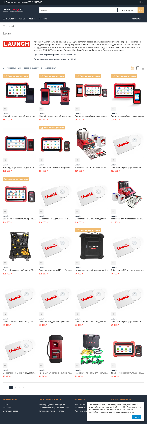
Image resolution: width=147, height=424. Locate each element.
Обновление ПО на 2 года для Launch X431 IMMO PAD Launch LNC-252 (91, 218)
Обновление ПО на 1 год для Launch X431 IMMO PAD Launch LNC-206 (91, 321)
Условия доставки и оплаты (51, 411)
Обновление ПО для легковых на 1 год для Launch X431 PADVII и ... (127, 270)
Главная (4, 26)
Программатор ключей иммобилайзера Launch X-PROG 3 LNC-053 (55, 373)
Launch (5, 113)
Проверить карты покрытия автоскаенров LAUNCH (57, 54)
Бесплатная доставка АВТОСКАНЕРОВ (23, 2)
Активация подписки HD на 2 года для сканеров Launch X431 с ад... (55, 270)
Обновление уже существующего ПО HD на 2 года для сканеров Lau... (127, 167)
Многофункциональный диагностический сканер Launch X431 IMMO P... (55, 116)
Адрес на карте (82, 411)
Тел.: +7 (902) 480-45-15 (86, 404)
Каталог (10, 18)
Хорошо (136, 417)
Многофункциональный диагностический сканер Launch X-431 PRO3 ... (19, 167)
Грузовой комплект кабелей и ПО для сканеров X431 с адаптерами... (19, 270)
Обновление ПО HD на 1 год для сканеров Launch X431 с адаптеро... (19, 321)
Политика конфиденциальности (54, 407)
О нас (5, 404)
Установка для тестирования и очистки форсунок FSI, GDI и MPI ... (127, 218)
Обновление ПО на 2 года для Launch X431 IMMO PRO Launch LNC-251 (19, 373)
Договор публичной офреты (52, 404)
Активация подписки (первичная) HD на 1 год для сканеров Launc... (55, 321)
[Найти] (141, 10)
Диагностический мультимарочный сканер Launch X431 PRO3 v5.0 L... (127, 116)
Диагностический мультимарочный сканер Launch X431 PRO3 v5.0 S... (55, 167)
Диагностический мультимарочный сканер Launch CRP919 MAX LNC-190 (127, 373)
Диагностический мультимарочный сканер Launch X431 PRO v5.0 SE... (19, 218)
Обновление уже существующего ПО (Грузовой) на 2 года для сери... (127, 321)
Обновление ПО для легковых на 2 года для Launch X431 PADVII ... (55, 218)
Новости (7, 407)
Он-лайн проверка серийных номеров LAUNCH (56, 59)
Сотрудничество (10, 411)
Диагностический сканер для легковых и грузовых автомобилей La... (91, 116)
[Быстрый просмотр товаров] (5, 109)
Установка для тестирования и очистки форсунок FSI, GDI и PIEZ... (91, 167)
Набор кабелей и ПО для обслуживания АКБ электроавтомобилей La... (91, 373)
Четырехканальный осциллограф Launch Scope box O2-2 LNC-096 (91, 270)
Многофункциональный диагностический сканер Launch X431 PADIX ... (19, 116)
